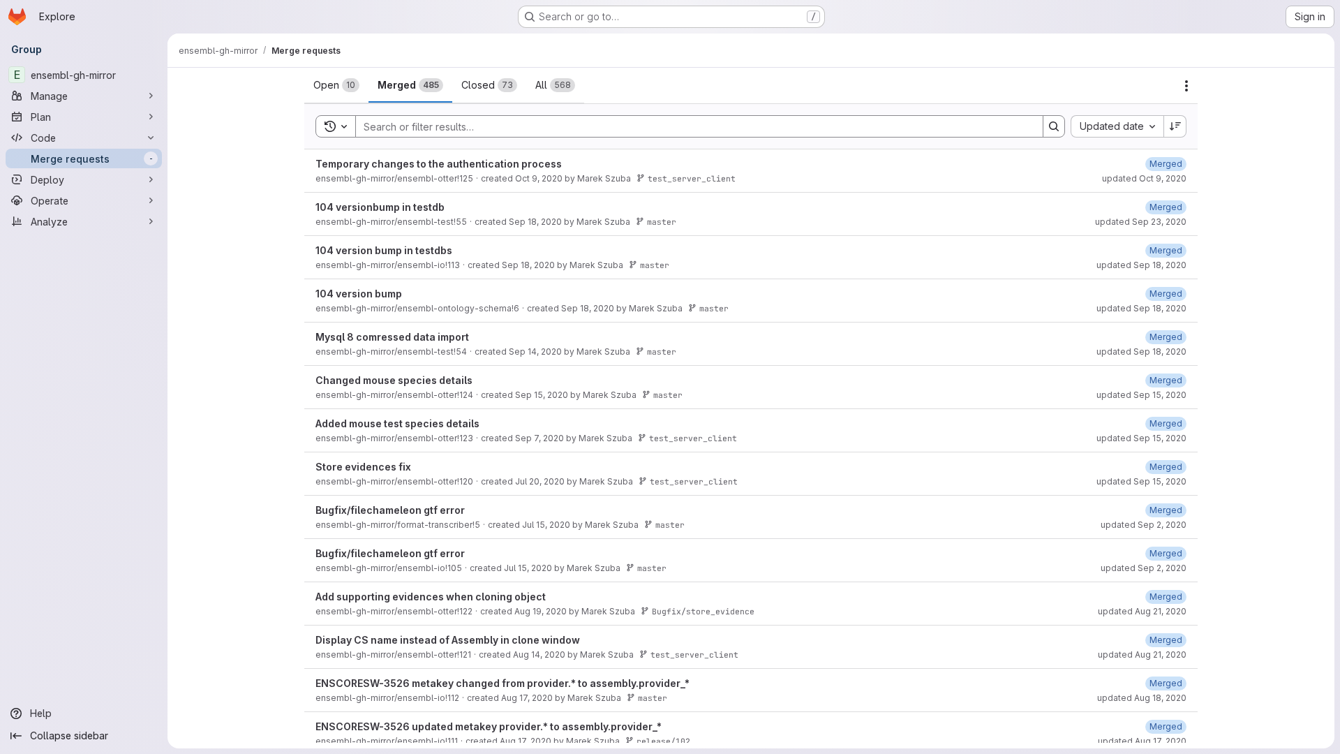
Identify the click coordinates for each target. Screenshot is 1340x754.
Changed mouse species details (393, 380)
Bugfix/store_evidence (703, 611)
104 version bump (358, 294)
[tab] (336, 85)
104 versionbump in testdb (380, 207)
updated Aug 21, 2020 (1142, 611)
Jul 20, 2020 (540, 481)
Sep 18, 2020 (535, 221)
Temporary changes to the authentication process (438, 164)
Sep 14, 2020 (535, 351)
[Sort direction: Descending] (1175, 126)
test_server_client (692, 178)
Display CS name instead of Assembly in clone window (447, 640)
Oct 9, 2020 (539, 178)
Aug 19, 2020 (540, 611)
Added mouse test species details (397, 423)
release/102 (663, 741)
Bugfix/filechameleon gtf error (390, 510)
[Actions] (1186, 86)
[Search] (1054, 126)
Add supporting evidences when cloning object (430, 597)
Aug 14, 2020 (539, 654)
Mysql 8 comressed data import (392, 337)
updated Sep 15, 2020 (1141, 395)
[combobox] (1117, 126)
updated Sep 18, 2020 (1141, 265)
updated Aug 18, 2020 (1141, 698)
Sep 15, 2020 (541, 395)
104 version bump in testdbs (383, 250)
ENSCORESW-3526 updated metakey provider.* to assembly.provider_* (488, 726)
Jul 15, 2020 (546, 524)
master (661, 221)
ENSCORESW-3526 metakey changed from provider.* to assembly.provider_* (502, 683)
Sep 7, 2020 (539, 438)
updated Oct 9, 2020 (1144, 178)
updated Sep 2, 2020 (1143, 524)
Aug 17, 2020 (527, 698)
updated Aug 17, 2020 (1142, 741)
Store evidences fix (363, 467)
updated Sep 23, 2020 (1140, 221)
